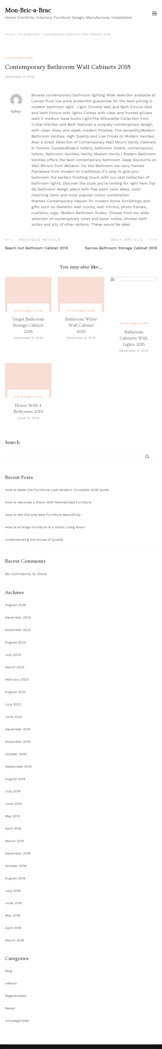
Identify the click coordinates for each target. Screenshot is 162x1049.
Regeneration (15, 996)
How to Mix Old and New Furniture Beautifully (43, 515)
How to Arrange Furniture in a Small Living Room (45, 527)
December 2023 (18, 617)
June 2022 (13, 717)
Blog (8, 971)
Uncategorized (19, 57)
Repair (10, 1008)
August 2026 (15, 605)
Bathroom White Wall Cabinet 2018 (81, 325)
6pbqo (16, 111)
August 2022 (15, 692)
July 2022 (13, 704)
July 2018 (12, 891)
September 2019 (18, 767)
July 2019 (12, 791)
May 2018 (12, 915)
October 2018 (15, 866)
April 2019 (13, 829)
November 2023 (18, 630)
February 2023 (17, 679)
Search (12, 442)
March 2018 (14, 940)
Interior (11, 983)
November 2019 (17, 742)
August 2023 (15, 642)
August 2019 (15, 779)
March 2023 (14, 667)
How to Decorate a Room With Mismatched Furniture (48, 502)
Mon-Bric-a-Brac (28, 10)
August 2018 (15, 878)
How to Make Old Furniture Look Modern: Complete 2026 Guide (57, 490)
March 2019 (14, 841)
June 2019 (13, 804)
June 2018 (13, 903)
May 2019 (12, 816)
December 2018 (17, 853)
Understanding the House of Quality (34, 540)
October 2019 (15, 754)
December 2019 (17, 729)
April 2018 (13, 928)
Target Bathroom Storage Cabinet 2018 (28, 325)
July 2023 (13, 655)
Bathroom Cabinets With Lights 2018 (134, 338)
